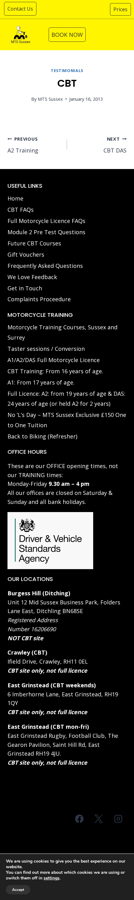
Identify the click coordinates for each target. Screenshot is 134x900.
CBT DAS (115, 145)
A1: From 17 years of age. (40, 382)
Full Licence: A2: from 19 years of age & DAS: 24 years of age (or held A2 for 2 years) (66, 398)
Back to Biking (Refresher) (42, 436)
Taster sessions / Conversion (46, 348)
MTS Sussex (50, 99)
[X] (98, 818)
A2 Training (22, 145)
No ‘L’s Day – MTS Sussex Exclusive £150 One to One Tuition (66, 419)
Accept (18, 889)
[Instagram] (118, 818)
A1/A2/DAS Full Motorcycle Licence (53, 360)
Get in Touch (24, 288)
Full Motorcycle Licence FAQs (46, 221)
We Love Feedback (32, 277)
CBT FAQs (20, 209)
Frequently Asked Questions (45, 265)
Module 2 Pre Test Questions (46, 232)
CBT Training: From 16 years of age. (55, 371)
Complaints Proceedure (39, 299)
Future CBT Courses (34, 243)
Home (15, 198)
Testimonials (67, 70)
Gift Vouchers (25, 254)
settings (52, 878)
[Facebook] (79, 818)
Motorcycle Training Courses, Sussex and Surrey (62, 332)
